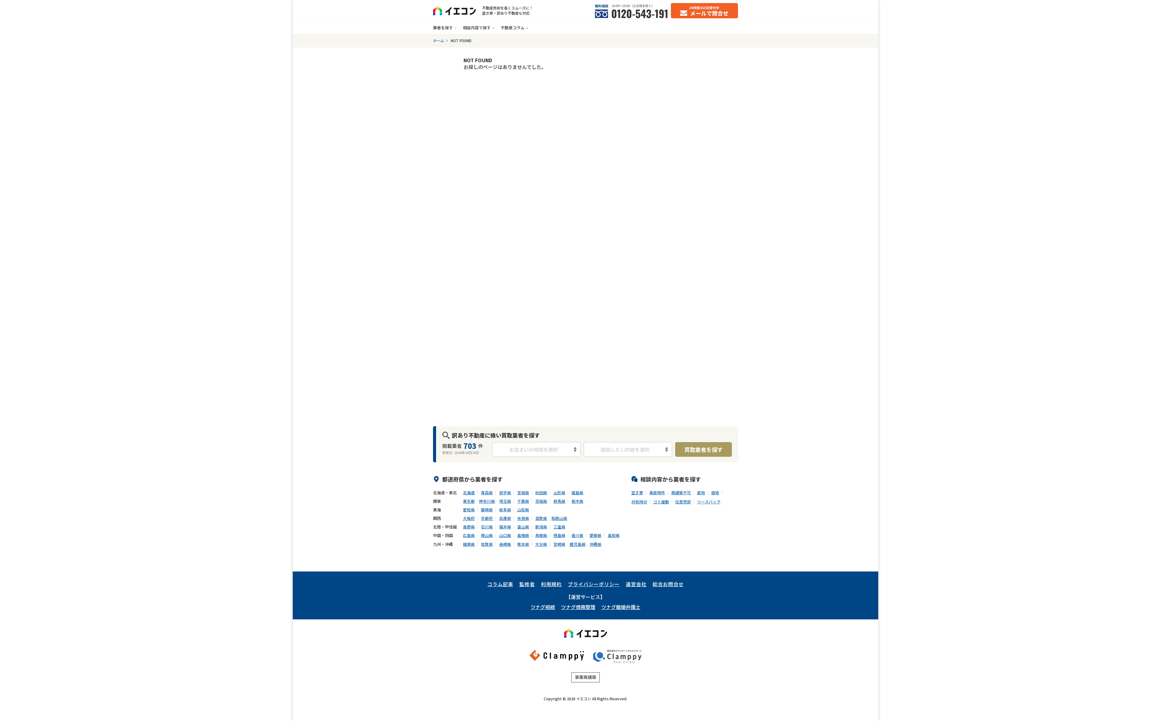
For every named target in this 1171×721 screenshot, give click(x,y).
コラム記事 (500, 584)
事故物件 (657, 493)
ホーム (438, 40)
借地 (715, 493)
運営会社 (636, 584)
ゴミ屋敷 (661, 502)
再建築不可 (681, 493)
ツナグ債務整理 (578, 607)
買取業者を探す (703, 449)
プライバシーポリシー (594, 584)
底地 (701, 493)
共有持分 (639, 502)
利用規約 (551, 584)
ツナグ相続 (543, 607)
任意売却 (683, 502)
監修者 (527, 584)
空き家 (637, 493)
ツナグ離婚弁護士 (620, 607)
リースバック (709, 502)
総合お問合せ (668, 584)
